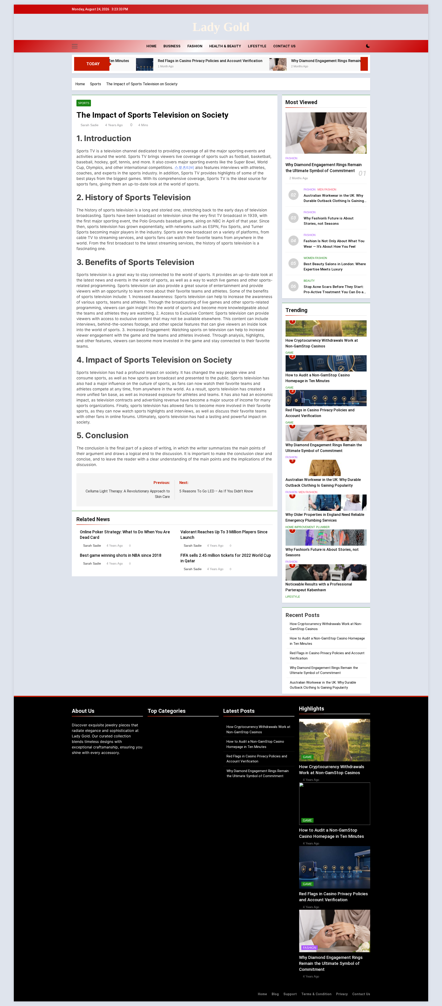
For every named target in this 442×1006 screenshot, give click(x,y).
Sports (83, 103)
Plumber (323, 527)
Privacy (342, 994)
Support (290, 994)
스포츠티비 (184, 167)
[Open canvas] (75, 46)
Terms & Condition (316, 994)
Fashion (194, 46)
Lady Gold (221, 27)
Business (171, 46)
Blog (275, 994)
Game (289, 352)
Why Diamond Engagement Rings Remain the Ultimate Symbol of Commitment (311, 61)
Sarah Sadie (90, 125)
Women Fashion (315, 257)
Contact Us (284, 46)
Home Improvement (300, 527)
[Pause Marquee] (364, 64)
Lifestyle (257, 46)
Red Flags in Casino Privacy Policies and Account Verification (163, 61)
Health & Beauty (225, 46)
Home (151, 46)
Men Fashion (326, 189)
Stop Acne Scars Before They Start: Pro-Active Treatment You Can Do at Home (334, 292)
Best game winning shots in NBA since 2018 (120, 555)
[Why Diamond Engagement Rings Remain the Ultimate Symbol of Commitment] (230, 66)
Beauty (309, 280)
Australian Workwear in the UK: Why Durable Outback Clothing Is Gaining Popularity (334, 200)
